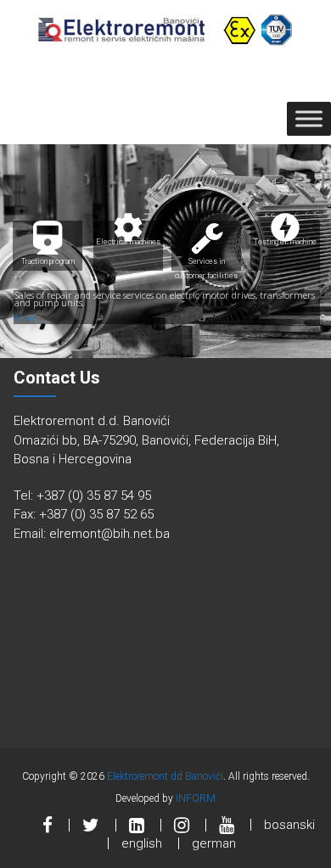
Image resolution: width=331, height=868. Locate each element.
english (141, 843)
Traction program (48, 261)
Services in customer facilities (206, 264)
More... (29, 317)
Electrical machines (128, 233)
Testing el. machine (285, 233)
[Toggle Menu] (309, 119)
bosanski (289, 824)
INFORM (196, 798)
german (214, 843)
